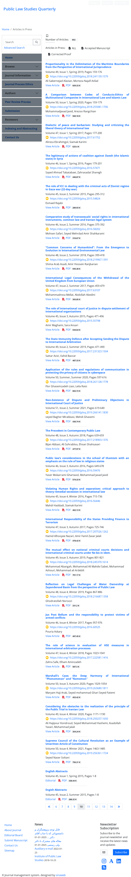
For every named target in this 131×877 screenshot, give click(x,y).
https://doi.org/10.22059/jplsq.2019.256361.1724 (79, 753)
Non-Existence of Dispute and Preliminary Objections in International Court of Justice (87, 401)
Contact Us (12, 137)
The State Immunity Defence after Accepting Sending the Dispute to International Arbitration (87, 340)
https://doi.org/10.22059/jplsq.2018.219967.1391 (79, 259)
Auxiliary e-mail (44, 848)
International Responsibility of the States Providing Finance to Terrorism (87, 520)
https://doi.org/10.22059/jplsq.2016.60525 (75, 627)
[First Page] (49, 807)
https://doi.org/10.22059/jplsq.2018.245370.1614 (79, 562)
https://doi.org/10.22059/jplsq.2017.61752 (75, 137)
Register (107, 2)
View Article (52, 85)
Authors (10, 93)
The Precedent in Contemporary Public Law (73, 430)
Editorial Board (13, 835)
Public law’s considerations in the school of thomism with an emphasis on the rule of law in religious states (87, 459)
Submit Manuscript (15, 840)
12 (96, 806)
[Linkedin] (119, 862)
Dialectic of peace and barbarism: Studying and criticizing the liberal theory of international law (87, 126)
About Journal (12, 830)
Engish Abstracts (56, 790)
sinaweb (61, 875)
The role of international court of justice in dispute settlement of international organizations (87, 310)
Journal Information (18, 75)
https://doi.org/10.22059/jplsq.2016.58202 (75, 229)
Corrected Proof (61, 54)
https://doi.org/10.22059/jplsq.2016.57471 (75, 168)
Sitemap (9, 850)
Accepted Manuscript (97, 48)
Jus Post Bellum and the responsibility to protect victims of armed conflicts (87, 616)
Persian (123, 2)
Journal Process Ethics (19, 84)
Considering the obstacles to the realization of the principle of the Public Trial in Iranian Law (87, 708)
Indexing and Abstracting (21, 128)
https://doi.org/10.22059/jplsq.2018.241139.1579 (79, 76)
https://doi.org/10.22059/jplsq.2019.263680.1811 (79, 688)
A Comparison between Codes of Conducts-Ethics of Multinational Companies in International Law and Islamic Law (87, 96)
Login (95, 2)
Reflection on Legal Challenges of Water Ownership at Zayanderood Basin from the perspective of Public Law (87, 585)
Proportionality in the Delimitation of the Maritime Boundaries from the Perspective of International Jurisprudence (87, 65)
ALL (73, 48)
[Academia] (111, 862)
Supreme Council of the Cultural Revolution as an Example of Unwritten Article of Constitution (87, 742)
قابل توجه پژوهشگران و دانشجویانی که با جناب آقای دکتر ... (49, 833)
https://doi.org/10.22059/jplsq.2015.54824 (75, 198)
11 (88, 806)
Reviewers (11, 119)
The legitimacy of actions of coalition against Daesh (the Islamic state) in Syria (87, 157)
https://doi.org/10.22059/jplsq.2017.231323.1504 (79, 351)
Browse (10, 66)
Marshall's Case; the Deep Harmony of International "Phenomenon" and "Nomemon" (87, 677)
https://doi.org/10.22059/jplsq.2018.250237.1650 (79, 718)
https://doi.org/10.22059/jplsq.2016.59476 (75, 470)
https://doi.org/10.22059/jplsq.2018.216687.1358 (79, 596)
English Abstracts (57, 771)
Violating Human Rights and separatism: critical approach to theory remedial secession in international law (87, 490)
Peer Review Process (18, 102)
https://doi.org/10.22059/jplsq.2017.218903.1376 (79, 440)
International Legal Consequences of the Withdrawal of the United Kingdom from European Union (87, 279)
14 (111, 806)
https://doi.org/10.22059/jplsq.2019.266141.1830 (79, 412)
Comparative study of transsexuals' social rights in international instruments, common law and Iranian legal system (87, 218)
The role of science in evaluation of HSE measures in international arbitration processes (87, 647)
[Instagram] (104, 862)
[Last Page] (119, 807)
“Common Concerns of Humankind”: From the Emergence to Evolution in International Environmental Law (87, 249)
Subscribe (121, 852)
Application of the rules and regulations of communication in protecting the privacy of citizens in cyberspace (87, 371)
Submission (12, 111)
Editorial (51, 780)
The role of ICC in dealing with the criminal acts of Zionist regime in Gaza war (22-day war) (87, 187)
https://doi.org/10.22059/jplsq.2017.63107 (75, 290)
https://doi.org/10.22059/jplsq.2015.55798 (75, 320)
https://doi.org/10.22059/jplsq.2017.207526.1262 (79, 531)
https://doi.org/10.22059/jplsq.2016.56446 (75, 501)
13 (103, 806)
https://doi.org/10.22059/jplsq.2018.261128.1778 (79, 382)
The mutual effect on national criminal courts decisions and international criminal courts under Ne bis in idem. (87, 551)
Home (5, 29)
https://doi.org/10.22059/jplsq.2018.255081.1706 (79, 107)
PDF (72, 85)
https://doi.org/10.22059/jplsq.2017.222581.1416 (79, 657)
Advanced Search (14, 47)
